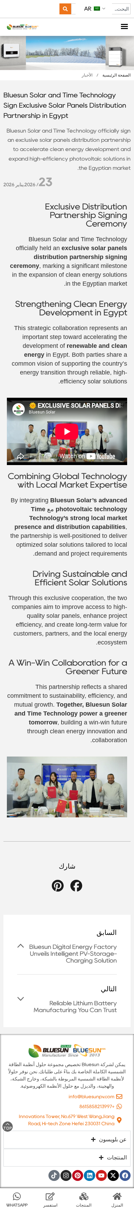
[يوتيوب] (101, 1175)
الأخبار (87, 75)
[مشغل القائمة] (125, 27)
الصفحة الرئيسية (116, 75)
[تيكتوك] (53, 1175)
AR (88, 8)
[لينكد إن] (89, 1175)
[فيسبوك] (125, 1175)
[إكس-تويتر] (113, 1175)
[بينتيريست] (77, 1175)
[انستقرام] (65, 1175)
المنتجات (83, 1205)
